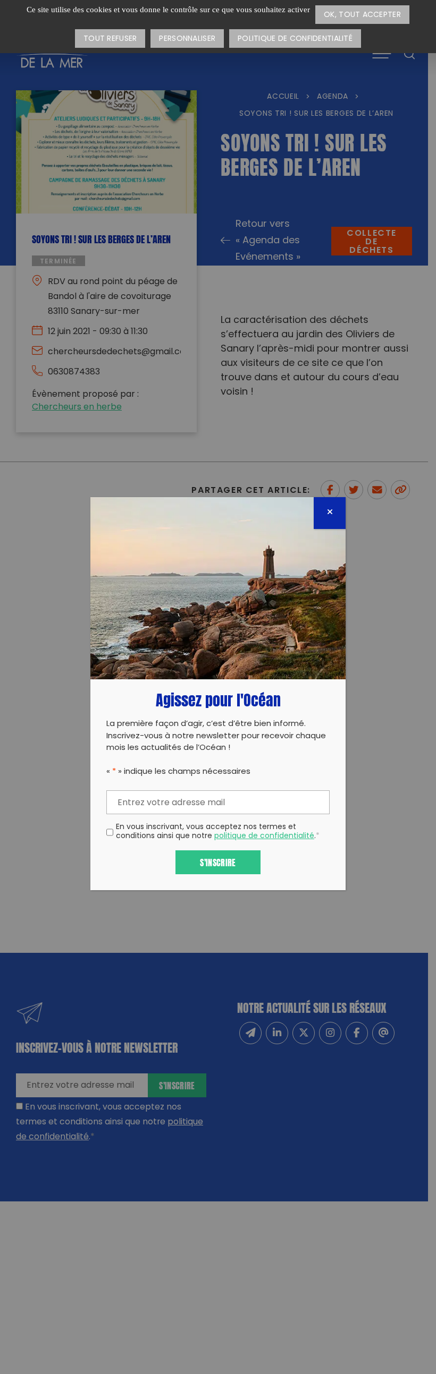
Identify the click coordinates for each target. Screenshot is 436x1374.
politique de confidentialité (264, 836)
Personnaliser (187, 39)
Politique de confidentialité (295, 39)
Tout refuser (110, 39)
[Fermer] (330, 513)
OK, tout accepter (362, 15)
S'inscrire (218, 862)
